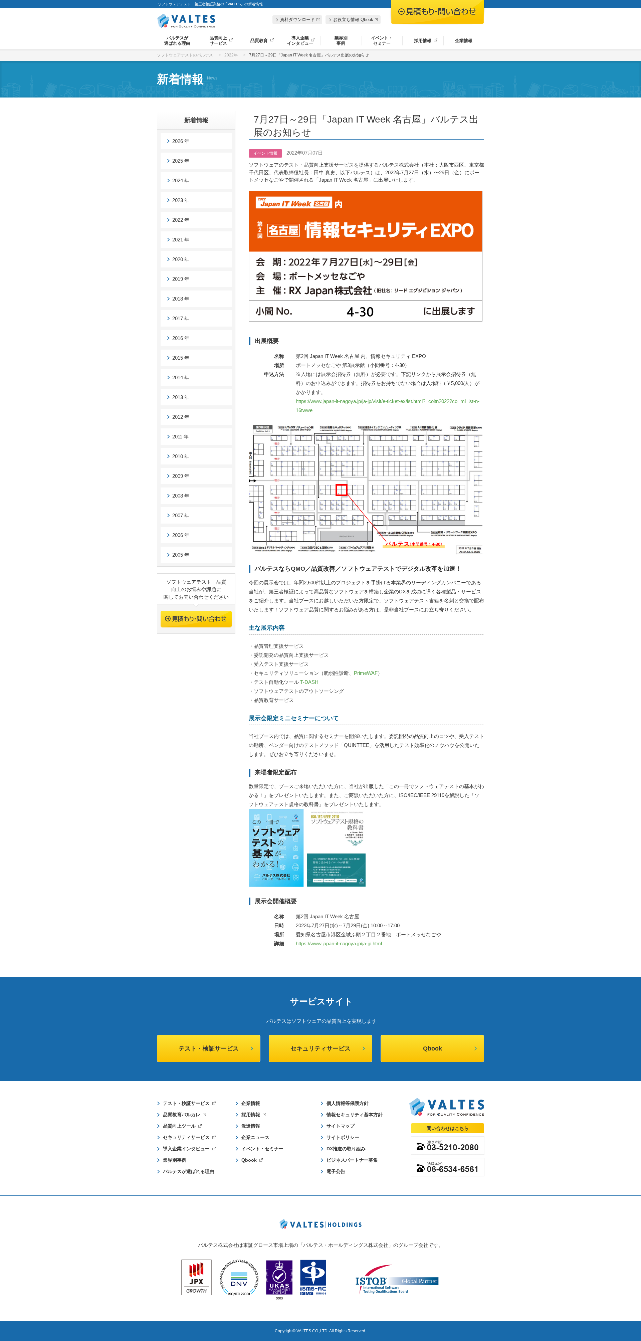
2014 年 (180, 377)
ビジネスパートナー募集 (352, 1160)
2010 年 (180, 456)
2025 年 (180, 161)
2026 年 (180, 141)
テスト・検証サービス (209, 1048)
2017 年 (180, 318)
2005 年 (180, 555)
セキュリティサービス (320, 1048)
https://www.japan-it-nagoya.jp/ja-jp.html (339, 943)
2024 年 (180, 180)
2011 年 (180, 436)
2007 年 (180, 515)
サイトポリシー (343, 1137)
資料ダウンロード (297, 19)
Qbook (432, 1048)
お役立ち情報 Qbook (353, 19)
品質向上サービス (218, 40)
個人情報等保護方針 (348, 1103)
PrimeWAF (366, 673)
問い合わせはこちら (448, 1128)
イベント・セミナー (382, 40)
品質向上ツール (179, 1126)
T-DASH (309, 682)
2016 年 (180, 338)
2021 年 (180, 239)
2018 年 (180, 299)
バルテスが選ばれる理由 (177, 40)
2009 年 (180, 476)
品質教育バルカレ (181, 1114)
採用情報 (422, 40)
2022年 (231, 55)
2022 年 (180, 220)
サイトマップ (341, 1126)
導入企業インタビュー (300, 40)
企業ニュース (255, 1137)
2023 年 (180, 200)
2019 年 (180, 279)
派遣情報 (250, 1126)
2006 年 (180, 535)
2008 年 (180, 496)
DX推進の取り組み (346, 1148)
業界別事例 (341, 40)
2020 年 (180, 259)
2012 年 (180, 417)
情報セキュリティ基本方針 (355, 1114)
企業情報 (463, 40)
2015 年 (180, 358)
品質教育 (259, 40)
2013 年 (180, 397)
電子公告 (336, 1171)
